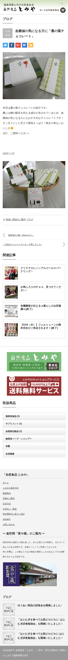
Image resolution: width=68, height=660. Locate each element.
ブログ (30, 219)
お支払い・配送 (10, 509)
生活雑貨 (10, 454)
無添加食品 (13, 416)
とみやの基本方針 (11, 488)
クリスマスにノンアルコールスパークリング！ (40, 270)
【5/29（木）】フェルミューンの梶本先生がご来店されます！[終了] (40, 326)
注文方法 (7, 503)
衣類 (8, 446)
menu (62, 3)
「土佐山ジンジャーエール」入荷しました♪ (22, 244)
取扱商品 (7, 493)
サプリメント (14, 423)
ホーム (6, 483)
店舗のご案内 (9, 498)
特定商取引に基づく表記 (14, 514)
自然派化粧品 (14, 431)
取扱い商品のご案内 (16, 219)
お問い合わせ (9, 524)
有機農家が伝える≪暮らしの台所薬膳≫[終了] (40, 307)
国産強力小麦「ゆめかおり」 (21, 235)
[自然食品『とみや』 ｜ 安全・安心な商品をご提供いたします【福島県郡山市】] (20, 7)
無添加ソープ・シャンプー (19, 438)
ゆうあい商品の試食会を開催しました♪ (40, 605)
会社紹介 (7, 519)
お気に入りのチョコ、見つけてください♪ (40, 288)
